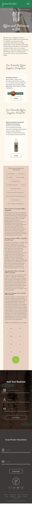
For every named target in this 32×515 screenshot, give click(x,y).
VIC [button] (20, 352)
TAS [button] (11, 352)
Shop (19, 494)
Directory (25, 494)
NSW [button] (11, 336)
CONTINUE (16, 418)
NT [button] (20, 336)
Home (4, 9)
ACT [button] (20, 328)
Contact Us (16, 498)
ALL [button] (11, 328)
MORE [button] (16, 98)
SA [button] (20, 344)
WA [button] (16, 359)
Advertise (13, 496)
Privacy (19, 496)
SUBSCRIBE (16, 471)
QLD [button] (11, 344)
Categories (12, 9)
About (25, 496)
